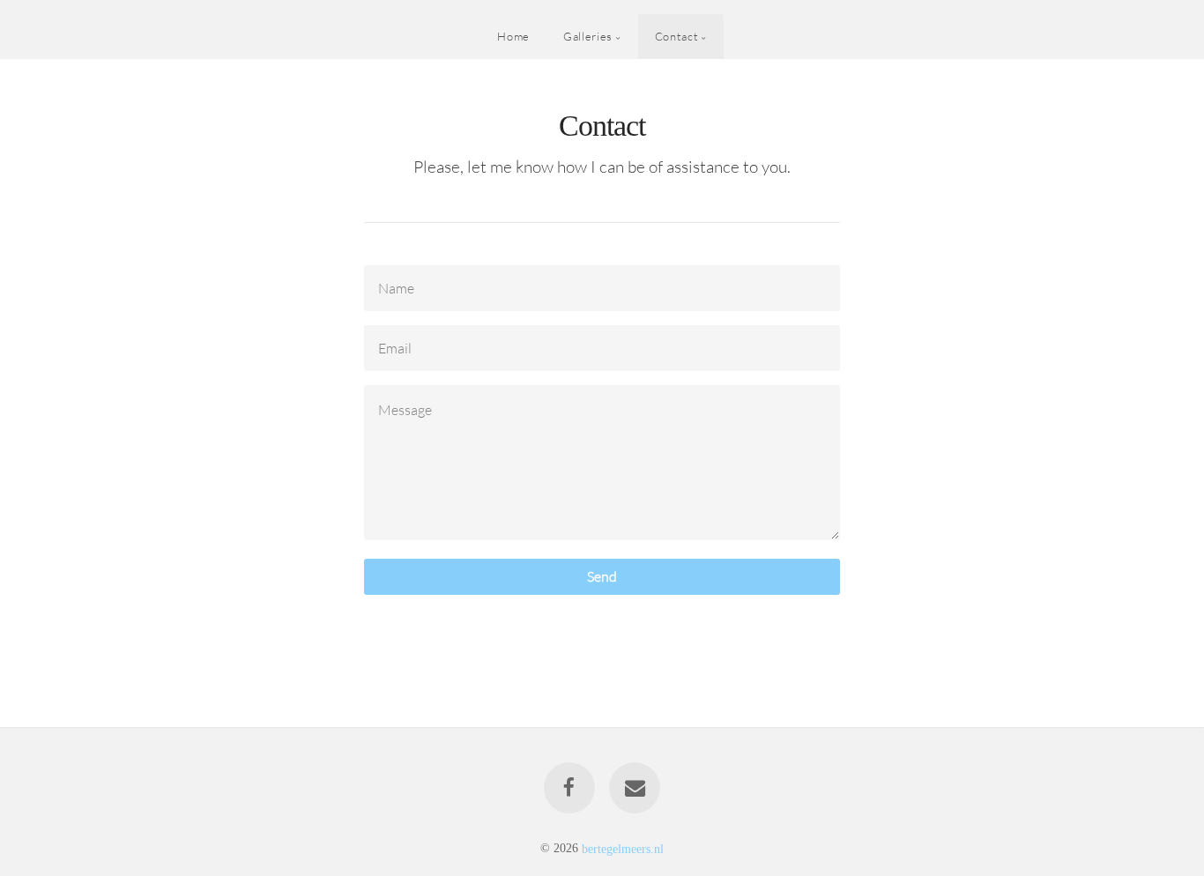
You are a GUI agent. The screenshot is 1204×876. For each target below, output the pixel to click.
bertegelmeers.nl (623, 848)
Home (513, 36)
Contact (676, 36)
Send (602, 576)
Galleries (588, 36)
